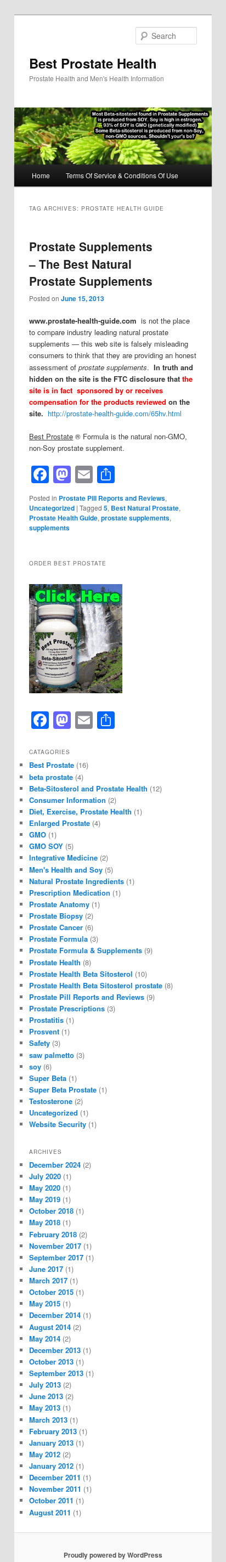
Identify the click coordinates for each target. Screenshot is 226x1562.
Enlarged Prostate (59, 823)
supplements (49, 528)
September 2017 (56, 1257)
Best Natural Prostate (145, 508)
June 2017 (46, 1269)
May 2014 (44, 1338)
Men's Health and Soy (66, 869)
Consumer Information (67, 800)
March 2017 (48, 1280)
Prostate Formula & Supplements (85, 950)
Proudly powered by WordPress (113, 1555)
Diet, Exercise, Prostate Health (80, 811)
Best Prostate (51, 765)
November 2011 (55, 1489)
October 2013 (51, 1361)
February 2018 (53, 1234)
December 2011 (55, 1477)
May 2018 (44, 1222)
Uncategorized (52, 508)
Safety (39, 1043)
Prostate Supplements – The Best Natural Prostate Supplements (90, 263)
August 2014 (50, 1327)
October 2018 (51, 1211)
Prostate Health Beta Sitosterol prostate (95, 985)
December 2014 (55, 1315)
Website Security (57, 1124)
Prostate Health (55, 962)
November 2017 (55, 1246)
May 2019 (44, 1199)
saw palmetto (51, 1055)
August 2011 (50, 1512)
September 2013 (56, 1373)
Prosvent (44, 1031)
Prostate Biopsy (56, 915)
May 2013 (44, 1407)
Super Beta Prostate (63, 1089)
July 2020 (45, 1176)
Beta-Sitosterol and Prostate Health (88, 788)
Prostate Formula (58, 938)
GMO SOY (46, 846)
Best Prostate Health (93, 63)
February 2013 (53, 1431)
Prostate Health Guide (63, 518)
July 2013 (45, 1384)
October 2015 (51, 1292)
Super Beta (47, 1078)
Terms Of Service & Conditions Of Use (122, 175)
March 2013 (48, 1419)
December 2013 (55, 1350)
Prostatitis (46, 1020)
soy (35, 1066)
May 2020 (44, 1187)
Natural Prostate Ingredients (76, 881)
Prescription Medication (69, 892)
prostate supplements (135, 518)
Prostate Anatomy (59, 904)
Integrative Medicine (63, 857)
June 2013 (46, 1396)
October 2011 (51, 1500)
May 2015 (44, 1303)
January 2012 (51, 1466)
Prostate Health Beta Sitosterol (81, 974)
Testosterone (50, 1101)
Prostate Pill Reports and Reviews (112, 498)
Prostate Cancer (56, 927)
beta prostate (51, 777)
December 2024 (55, 1164)
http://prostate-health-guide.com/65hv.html (115, 413)
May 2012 (44, 1454)
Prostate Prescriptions (67, 1008)
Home (41, 175)
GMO (37, 834)
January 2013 (51, 1443)
